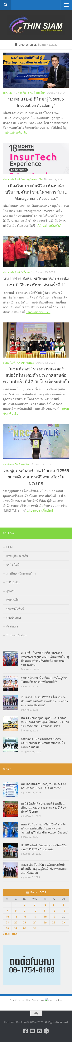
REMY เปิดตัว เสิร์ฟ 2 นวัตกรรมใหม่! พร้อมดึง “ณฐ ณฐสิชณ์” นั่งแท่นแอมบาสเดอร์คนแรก (44, 869)
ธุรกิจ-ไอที (9, 362)
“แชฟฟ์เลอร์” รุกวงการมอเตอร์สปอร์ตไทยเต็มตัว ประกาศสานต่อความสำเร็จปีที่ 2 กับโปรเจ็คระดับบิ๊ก (36, 375)
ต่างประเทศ (13, 617)
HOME (10, 547)
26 (53, 922)
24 (34, 922)
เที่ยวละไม (28, 272)
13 (63, 910)
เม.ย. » (16, 934)
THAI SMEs (9, 93)
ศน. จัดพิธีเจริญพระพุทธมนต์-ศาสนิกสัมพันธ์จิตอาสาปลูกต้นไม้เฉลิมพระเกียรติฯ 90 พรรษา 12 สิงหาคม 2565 (45, 722)
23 (24, 922)
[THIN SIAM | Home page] (36, 25)
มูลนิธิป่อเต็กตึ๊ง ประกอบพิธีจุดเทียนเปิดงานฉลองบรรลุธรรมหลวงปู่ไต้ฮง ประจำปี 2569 (43, 807)
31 (34, 928)
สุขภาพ (10, 591)
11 (45, 910)
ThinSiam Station (16, 635)
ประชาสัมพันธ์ (11, 179)
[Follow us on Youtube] (32, 1031)
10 (34, 910)
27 (63, 922)
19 (53, 916)
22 (15, 922)
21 (7, 922)
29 (15, 928)
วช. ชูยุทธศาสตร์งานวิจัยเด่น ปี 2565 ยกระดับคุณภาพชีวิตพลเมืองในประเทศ (36, 477)
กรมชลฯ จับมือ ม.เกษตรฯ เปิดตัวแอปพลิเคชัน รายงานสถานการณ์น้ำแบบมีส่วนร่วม (43, 743)
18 (45, 916)
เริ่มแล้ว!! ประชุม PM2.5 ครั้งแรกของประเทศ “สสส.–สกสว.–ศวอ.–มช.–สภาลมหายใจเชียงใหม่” (44, 701)
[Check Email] (39, 1031)
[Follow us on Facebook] (25, 1031)
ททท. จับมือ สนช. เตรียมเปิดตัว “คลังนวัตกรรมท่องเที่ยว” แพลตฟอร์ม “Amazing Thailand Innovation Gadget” (44, 828)
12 (53, 910)
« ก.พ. (6, 934)
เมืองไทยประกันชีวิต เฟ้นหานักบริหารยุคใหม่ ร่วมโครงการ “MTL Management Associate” (36, 192)
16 (24, 916)
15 (15, 916)
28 (7, 928)
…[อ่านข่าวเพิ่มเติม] (15, 133)
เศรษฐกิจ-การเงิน (32, 179)
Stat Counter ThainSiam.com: (27, 1000)
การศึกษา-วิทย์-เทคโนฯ (32, 93)
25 (45, 922)
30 (24, 928)
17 (34, 916)
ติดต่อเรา (12, 626)
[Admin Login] (46, 1031)
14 (7, 916)
